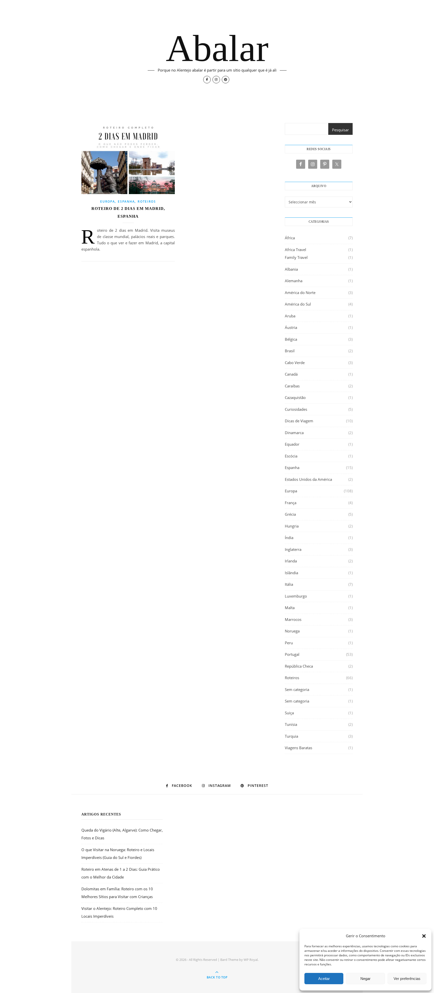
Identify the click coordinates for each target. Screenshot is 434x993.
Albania (291, 269)
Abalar (217, 48)
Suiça (289, 712)
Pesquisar (340, 129)
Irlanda (291, 560)
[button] (423, 936)
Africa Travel (295, 249)
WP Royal (251, 959)
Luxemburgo (296, 596)
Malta (290, 607)
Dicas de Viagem (299, 420)
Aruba (290, 315)
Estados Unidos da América (308, 479)
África (290, 237)
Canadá (291, 374)
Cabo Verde (295, 362)
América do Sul (298, 304)
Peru (289, 642)
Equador (292, 444)
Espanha (126, 201)
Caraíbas (292, 385)
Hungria (292, 526)
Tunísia (291, 724)
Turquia (291, 736)
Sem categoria (297, 689)
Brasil (290, 350)
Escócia (291, 455)
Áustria (291, 327)
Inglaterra (293, 549)
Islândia (291, 572)
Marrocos (293, 619)
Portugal (292, 654)
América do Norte (300, 292)
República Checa (299, 666)
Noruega (292, 630)
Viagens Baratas (298, 747)
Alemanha (293, 280)
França (290, 502)
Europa (107, 201)
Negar (365, 978)
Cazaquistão (295, 397)
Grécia (290, 514)
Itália (289, 584)
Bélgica (291, 339)
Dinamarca (294, 432)
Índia (289, 537)
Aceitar (324, 978)
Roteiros (147, 201)
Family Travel (296, 257)
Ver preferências (407, 978)
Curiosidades (296, 409)
